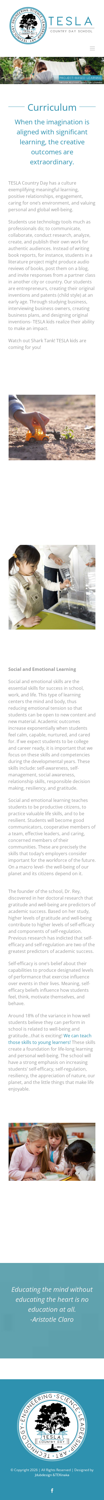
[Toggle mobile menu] (93, 48)
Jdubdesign (43, 1475)
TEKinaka (62, 1475)
